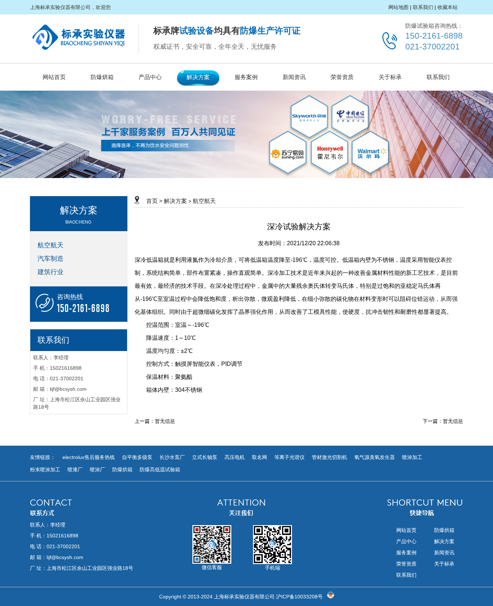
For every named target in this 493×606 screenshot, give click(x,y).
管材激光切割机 (329, 457)
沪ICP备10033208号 (299, 596)
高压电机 (234, 457)
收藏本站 (447, 7)
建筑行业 (51, 272)
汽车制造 (51, 258)
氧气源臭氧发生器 (374, 457)
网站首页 (54, 77)
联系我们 (423, 7)
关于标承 (390, 77)
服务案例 (246, 77)
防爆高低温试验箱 (160, 469)
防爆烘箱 (102, 77)
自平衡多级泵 (137, 457)
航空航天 (51, 245)
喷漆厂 (75, 469)
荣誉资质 (342, 77)
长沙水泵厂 (172, 457)
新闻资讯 (294, 77)
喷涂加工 (412, 457)
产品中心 (150, 77)
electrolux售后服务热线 (88, 457)
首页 (152, 201)
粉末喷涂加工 (45, 469)
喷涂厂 (97, 469)
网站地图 (398, 7)
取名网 (259, 457)
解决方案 (198, 77)
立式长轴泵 (204, 457)
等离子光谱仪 (289, 457)
